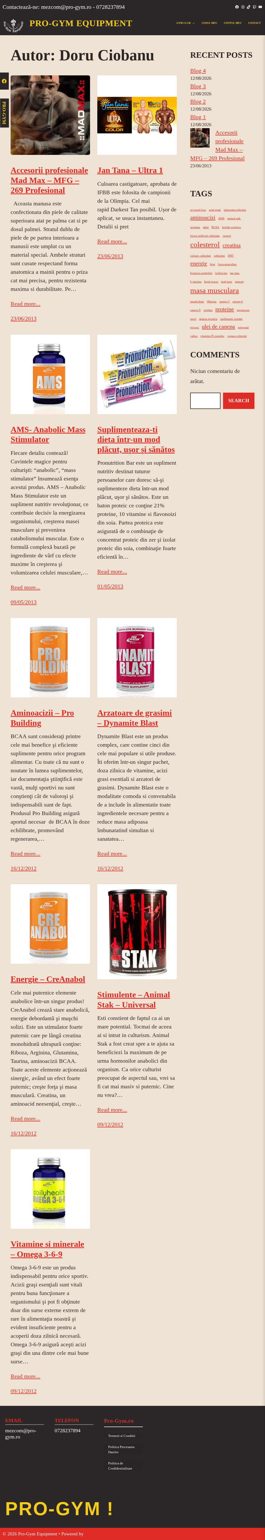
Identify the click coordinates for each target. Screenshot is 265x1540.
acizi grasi (215, 209)
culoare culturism (200, 255)
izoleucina (221, 273)
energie (198, 263)
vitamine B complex (212, 336)
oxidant (207, 310)
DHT (231, 255)
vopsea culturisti (237, 336)
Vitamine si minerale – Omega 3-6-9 (47, 1248)
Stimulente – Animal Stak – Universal (133, 999)
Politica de (115, 1463)
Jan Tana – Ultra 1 (130, 170)
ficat (212, 264)
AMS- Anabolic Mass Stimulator (48, 434)
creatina (232, 245)
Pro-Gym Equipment (81, 23)
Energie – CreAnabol (48, 979)
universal (243, 327)
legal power (211, 281)
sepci (193, 319)
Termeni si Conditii (121, 1436)
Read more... (25, 303)
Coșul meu (209, 22)
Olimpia (211, 301)
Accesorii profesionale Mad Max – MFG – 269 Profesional (49, 180)
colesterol (205, 244)
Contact (254, 22)
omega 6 (237, 301)
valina (193, 336)
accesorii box (198, 209)
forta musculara (227, 264)
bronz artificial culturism (205, 235)
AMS (221, 218)
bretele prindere (231, 227)
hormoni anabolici (201, 273)
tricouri (194, 327)
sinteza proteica (208, 319)
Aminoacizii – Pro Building (42, 717)
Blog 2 (198, 101)
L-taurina (195, 281)
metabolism (197, 301)
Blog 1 (198, 117)
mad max (226, 281)
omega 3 (224, 301)
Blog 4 (198, 70)
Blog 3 (198, 86)
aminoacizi (202, 217)
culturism (219, 255)
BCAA (215, 227)
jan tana (234, 273)
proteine (224, 309)
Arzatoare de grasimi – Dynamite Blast (134, 717)
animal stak (234, 218)
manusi (239, 281)
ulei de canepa (218, 326)
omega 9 (195, 310)
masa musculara (214, 290)
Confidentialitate (120, 1468)
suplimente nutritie (231, 319)
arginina (195, 227)
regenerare (243, 310)
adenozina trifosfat (235, 209)
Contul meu (232, 22)
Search (238, 400)
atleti (206, 227)
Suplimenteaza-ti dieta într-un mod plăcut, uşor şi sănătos (136, 439)
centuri (227, 235)
